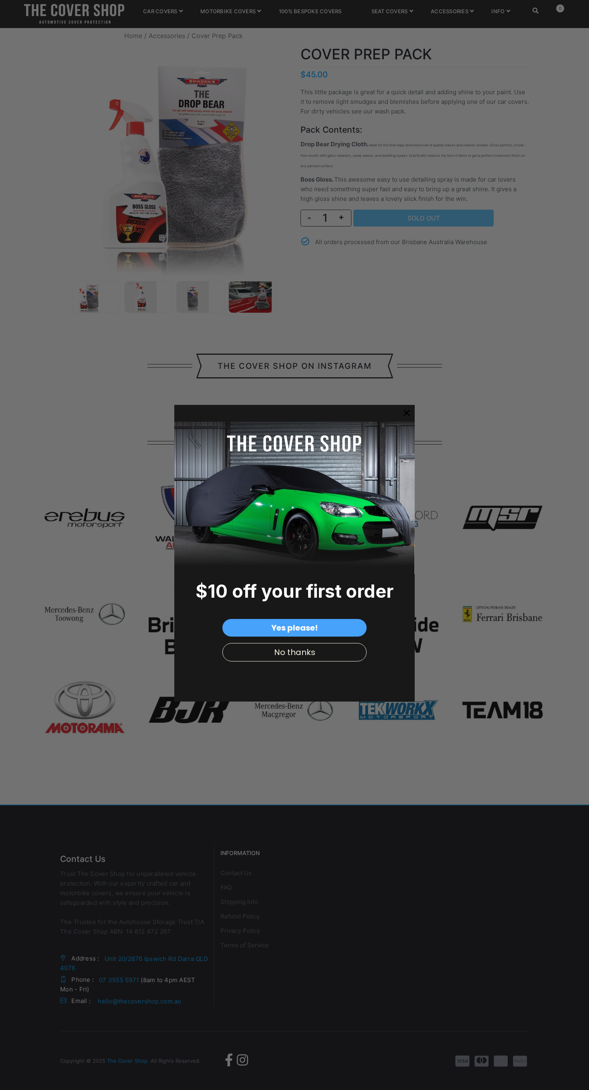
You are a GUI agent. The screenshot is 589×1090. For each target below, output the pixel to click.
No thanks (294, 651)
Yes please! (294, 627)
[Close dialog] (406, 412)
